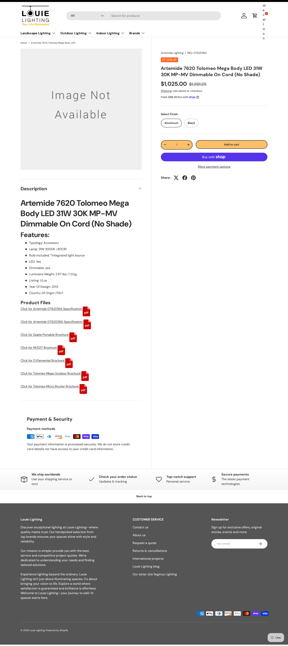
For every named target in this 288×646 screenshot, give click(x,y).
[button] (255, 15)
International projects (148, 559)
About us (139, 535)
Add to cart (231, 144)
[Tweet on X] (176, 177)
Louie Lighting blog (146, 566)
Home (24, 43)
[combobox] (143, 15)
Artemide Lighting (172, 53)
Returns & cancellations (150, 551)
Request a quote (144, 543)
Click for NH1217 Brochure (39, 348)
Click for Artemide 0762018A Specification (52, 309)
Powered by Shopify (57, 630)
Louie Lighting (37, 630)
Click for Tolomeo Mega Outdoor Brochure (51, 373)
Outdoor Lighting (73, 33)
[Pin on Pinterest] (193, 177)
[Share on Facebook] (184, 177)
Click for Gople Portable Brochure (45, 335)
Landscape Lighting (36, 33)
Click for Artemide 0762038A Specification (52, 322)
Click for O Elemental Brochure (43, 360)
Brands (134, 33)
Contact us (140, 527)
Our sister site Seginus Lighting (155, 574)
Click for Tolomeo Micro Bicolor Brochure (50, 386)
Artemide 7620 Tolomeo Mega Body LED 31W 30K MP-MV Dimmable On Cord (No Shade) (54, 43)
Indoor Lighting (108, 33)
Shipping (166, 91)
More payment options (214, 167)
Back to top (144, 496)
